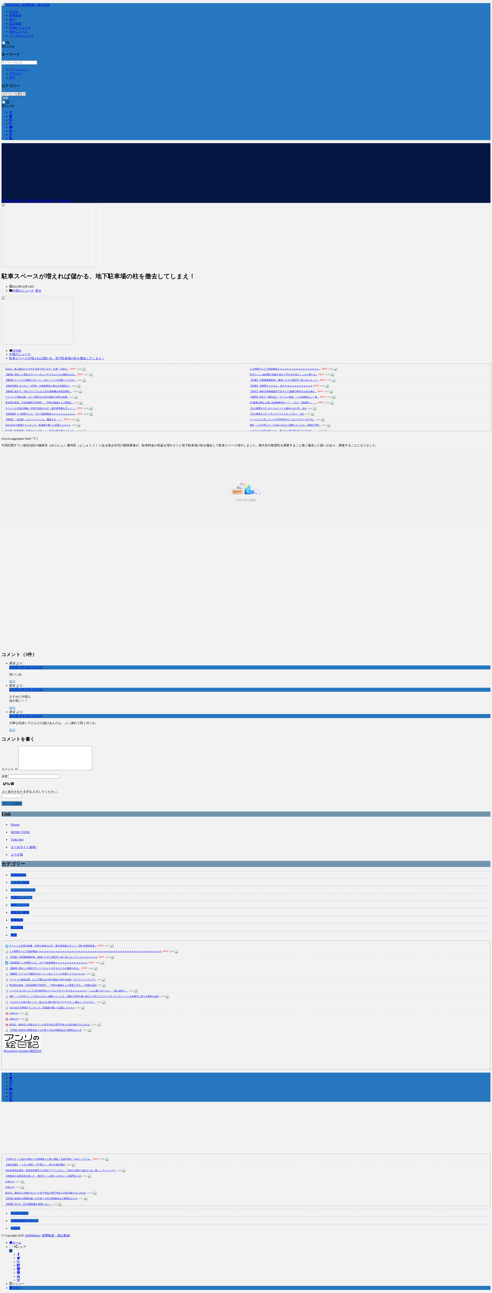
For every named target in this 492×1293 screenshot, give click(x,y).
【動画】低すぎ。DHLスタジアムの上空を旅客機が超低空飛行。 (38, 391)
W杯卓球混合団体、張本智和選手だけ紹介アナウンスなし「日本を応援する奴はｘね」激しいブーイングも (60, 1170)
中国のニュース (20, 27)
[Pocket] (18, 1269)
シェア (21, 1246)
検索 (5, 97)
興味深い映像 (20, 912)
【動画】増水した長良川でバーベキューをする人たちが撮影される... (40, 374)
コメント (10, 769)
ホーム (17, 1242)
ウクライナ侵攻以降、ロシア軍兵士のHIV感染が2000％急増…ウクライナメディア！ (52, 979)
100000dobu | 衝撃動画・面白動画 (47, 1235)
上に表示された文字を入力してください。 (31, 791)
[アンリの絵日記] (22, 1047)
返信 (12, 681)
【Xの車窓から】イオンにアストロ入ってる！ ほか (277, 414)
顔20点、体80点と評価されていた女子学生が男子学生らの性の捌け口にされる (49, 1024)
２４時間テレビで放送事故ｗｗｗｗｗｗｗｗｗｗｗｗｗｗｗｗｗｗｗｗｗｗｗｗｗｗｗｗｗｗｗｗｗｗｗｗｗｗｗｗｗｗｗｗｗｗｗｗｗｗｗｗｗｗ (85, 951)
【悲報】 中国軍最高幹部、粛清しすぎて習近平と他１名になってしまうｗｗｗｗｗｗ (53, 957)
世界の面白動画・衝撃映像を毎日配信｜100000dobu (37, 200)
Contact (15, 1228)
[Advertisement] (246, 170)
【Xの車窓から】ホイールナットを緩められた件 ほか (278, 408)
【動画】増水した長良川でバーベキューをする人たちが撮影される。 (45, 968)
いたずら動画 (20, 882)
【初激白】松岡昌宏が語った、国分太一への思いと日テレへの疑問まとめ (43, 1176)
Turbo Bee (17, 839)
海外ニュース (18, 31)
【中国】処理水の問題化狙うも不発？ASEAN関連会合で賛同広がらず (45, 1030)
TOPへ (16, 1287)
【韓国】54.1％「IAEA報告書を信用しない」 (28, 1204)
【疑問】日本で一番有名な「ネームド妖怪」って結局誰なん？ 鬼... (284, 397)
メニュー (18, 1283)
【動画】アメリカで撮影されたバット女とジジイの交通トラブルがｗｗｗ (47, 973)
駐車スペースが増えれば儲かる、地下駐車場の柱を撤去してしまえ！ (57, 358)
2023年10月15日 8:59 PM (25, 716)
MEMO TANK (20, 832)
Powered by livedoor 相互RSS (23, 1051)
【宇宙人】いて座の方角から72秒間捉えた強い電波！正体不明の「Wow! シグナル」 (48, 1159)
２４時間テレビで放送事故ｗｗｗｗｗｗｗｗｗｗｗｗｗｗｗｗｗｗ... (285, 369)
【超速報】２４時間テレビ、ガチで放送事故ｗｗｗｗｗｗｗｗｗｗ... (40, 414)
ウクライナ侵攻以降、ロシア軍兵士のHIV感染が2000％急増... (37, 397)
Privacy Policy (19, 1213)
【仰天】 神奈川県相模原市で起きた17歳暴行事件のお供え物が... (283, 391)
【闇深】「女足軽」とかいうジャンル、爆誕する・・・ (34, 419)
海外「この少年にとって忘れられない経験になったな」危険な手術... (285, 425)
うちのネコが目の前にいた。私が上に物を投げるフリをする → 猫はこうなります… (52, 1002)
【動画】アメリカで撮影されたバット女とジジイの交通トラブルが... (40, 380)
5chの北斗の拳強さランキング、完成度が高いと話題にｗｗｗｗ (38, 425)
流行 (12, 77)
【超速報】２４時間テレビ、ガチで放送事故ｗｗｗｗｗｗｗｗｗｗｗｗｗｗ (48, 962)
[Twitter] (18, 1258)
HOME (13, 11)
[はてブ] (18, 1265)
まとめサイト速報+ (24, 847)
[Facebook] (18, 1254)
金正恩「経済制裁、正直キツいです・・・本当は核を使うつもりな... (40, 430)
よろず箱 (17, 854)
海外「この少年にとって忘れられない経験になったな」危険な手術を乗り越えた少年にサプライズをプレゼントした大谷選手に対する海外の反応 (84, 996)
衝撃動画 (15, 15)
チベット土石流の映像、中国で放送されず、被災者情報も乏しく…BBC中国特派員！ (53, 945)
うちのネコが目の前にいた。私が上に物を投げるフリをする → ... (283, 430)
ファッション (18, 69)
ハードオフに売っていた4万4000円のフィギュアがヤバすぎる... (282, 419)
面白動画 (15, 23)
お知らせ (13, 1013)
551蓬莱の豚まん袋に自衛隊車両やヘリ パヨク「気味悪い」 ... (283, 402)
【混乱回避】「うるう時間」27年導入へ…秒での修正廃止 (35, 1164)
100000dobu (18, 875)
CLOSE (10, 46)
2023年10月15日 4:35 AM (26, 667)
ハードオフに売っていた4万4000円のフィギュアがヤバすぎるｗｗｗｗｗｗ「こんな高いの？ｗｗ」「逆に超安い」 (68, 990)
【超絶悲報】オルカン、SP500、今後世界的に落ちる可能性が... (38, 385)
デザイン (15, 73)
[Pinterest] (18, 1280)
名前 (5, 776)
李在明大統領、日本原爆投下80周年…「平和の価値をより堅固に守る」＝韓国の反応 (53, 985)
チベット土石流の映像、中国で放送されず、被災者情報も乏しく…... (40, 408)
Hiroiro (15, 824)
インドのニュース (21, 35)
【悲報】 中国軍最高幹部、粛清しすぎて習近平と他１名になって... (284, 380)
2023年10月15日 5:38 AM (26, 689)
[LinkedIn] (18, 1276)
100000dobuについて (24, 1220)
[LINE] (18, 1272)
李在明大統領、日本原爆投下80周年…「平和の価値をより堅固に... (39, 402)
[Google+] (18, 1261)
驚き (12, 19)
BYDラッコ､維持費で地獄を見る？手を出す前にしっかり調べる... (283, 374)
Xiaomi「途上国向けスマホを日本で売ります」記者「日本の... (37, 369)
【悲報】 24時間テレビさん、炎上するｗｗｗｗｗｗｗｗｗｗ (281, 385)
